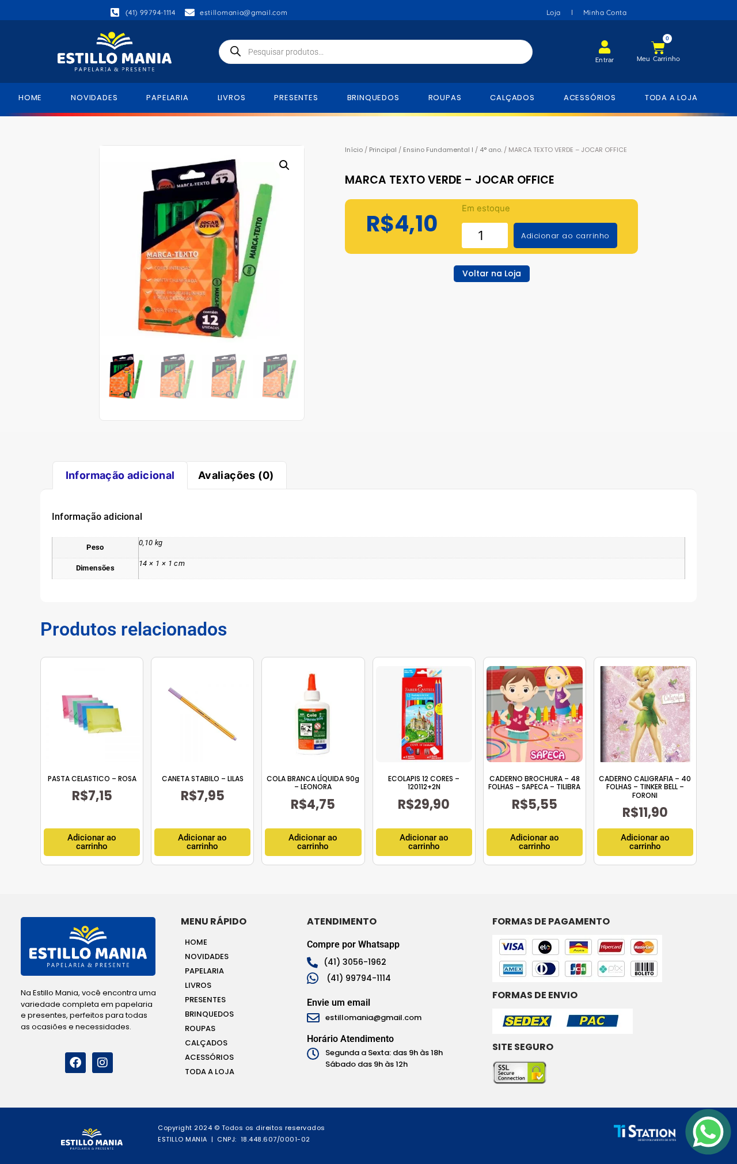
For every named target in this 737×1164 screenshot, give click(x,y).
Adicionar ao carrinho (565, 235)
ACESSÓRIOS (590, 97)
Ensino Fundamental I (438, 149)
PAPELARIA (167, 97)
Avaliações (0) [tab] (236, 475)
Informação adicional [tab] (120, 475)
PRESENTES (296, 97)
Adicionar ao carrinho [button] (91, 841)
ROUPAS (445, 97)
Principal (383, 149)
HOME (30, 97)
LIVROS (232, 97)
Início (354, 149)
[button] (284, 165)
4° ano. (491, 149)
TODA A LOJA (671, 97)
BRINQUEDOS (373, 97)
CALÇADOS (512, 97)
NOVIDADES (94, 97)
